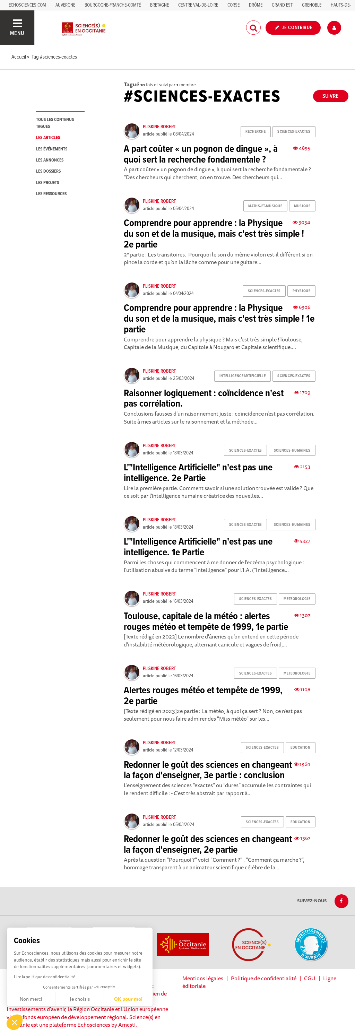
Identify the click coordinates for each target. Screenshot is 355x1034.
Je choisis (80, 999)
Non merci (31, 999)
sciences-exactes (293, 131)
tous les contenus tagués (55, 123)
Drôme (255, 5)
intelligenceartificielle (242, 376)
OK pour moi (128, 999)
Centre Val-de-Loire (198, 5)
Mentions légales (202, 978)
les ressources (51, 194)
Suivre (330, 96)
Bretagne (159, 5)
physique (301, 291)
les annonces (49, 160)
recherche (255, 131)
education (300, 747)
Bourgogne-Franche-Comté (113, 5)
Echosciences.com (27, 5)
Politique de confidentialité (263, 978)
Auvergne (65, 5)
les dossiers (48, 171)
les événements (51, 149)
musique (302, 206)
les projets (47, 183)
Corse (233, 5)
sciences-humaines (292, 450)
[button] (14, 1022)
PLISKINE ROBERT (159, 127)
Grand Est (282, 5)
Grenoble (312, 5)
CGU (309, 978)
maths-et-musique (265, 206)
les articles (48, 138)
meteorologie (297, 599)
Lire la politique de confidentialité (44, 976)
